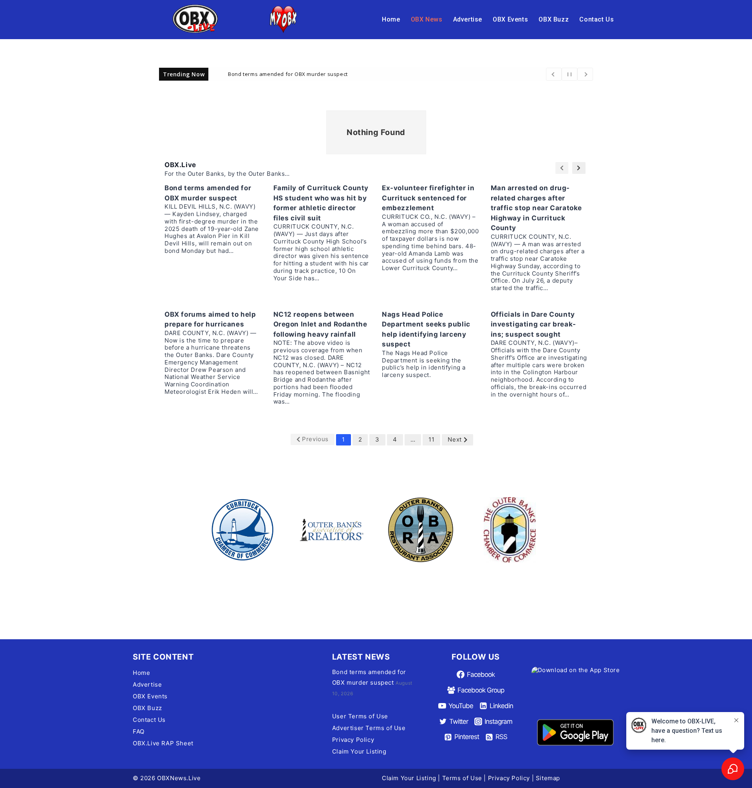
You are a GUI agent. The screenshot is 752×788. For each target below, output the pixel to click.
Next (454, 439)
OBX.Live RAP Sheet (163, 743)
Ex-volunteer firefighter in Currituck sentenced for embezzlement (428, 198)
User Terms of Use (360, 716)
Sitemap (548, 778)
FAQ (139, 731)
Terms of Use (462, 778)
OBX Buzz (554, 19)
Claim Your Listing (359, 751)
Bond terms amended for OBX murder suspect (288, 73)
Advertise (467, 19)
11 (431, 439)
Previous (315, 439)
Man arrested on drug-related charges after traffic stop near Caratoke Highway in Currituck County (536, 208)
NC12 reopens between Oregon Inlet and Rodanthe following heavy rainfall (320, 324)
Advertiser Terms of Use (369, 728)
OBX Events (510, 19)
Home (391, 19)
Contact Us (596, 19)
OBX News (427, 19)
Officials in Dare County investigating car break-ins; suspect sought (533, 324)
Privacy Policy (353, 739)
